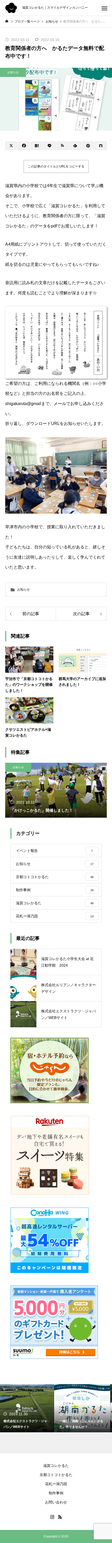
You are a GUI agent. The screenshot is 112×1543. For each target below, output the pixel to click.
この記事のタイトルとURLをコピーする (56, 166)
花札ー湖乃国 (56, 1484)
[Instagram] (52, 1516)
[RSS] (60, 1516)
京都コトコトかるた (56, 1475)
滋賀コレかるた (56, 1465)
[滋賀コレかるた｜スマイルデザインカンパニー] (11, 8)
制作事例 (56, 1493)
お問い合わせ (56, 1502)
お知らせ (13, 72)
